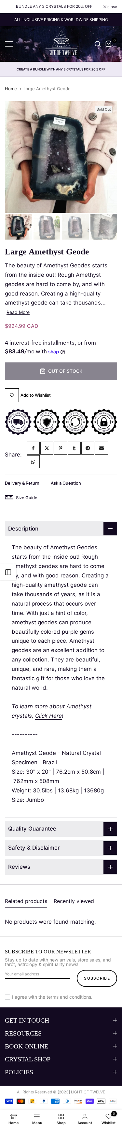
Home (11, 88)
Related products (26, 901)
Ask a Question (66, 483)
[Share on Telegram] (87, 448)
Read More (18, 312)
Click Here (48, 716)
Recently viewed (74, 901)
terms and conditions (69, 997)
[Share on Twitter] (46, 448)
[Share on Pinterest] (60, 448)
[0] (108, 44)
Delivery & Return (22, 483)
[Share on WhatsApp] (33, 461)
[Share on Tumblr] (74, 448)
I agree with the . (52, 997)
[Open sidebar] (8, 572)
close (111, 7)
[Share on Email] (101, 448)
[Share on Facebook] (33, 448)
